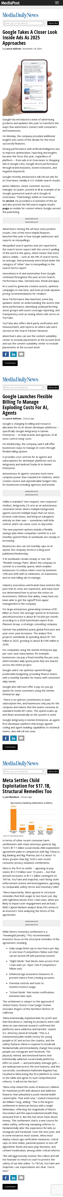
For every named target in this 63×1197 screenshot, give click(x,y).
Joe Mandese (12, 797)
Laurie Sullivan (13, 48)
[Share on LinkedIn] (13, 354)
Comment (10, 363)
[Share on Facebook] (6, 354)
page (6, 208)
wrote (10, 200)
